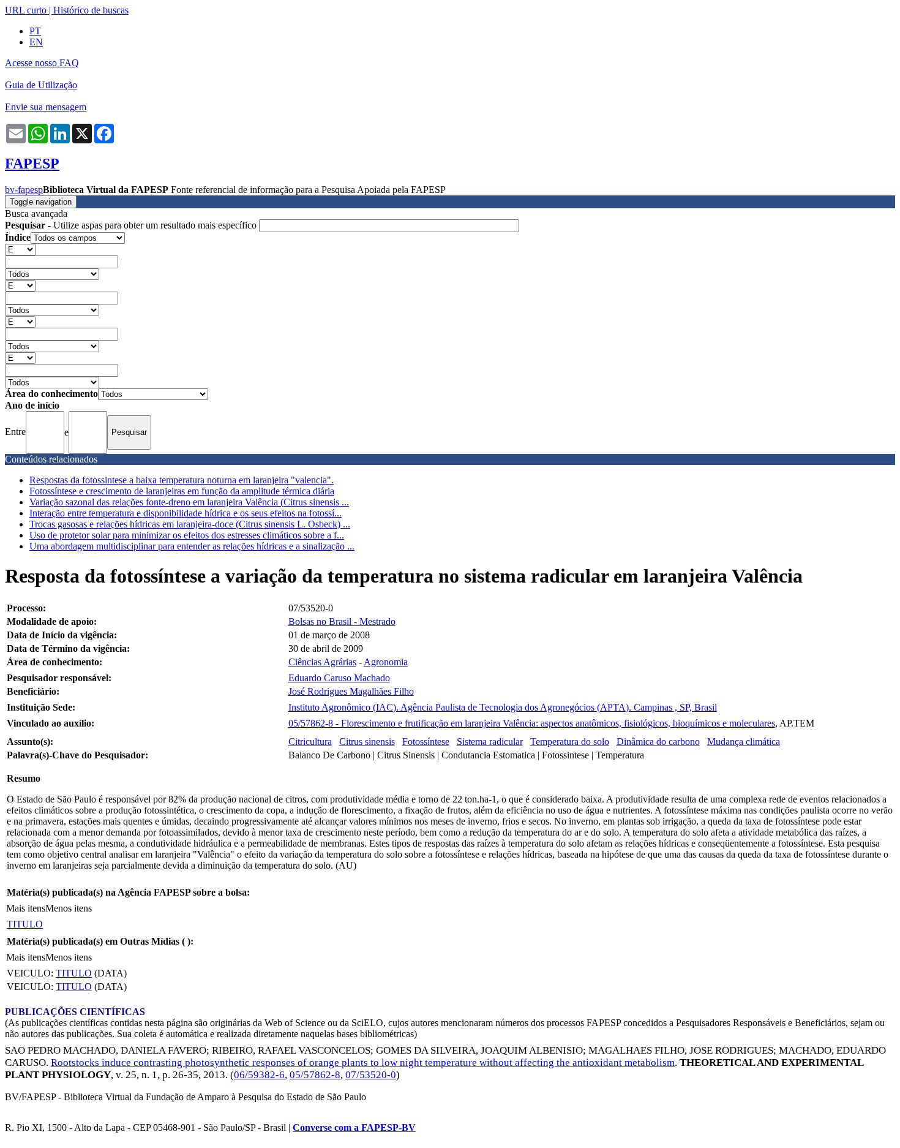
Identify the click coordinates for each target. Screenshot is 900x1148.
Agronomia (386, 662)
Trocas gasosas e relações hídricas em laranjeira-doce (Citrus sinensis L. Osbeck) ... (189, 524)
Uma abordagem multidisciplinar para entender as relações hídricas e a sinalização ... (191, 546)
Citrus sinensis (367, 741)
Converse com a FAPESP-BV (354, 1127)
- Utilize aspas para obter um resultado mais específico (132, 225)
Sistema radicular (490, 741)
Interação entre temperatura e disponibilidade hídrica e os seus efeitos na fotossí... (185, 513)
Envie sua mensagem (45, 107)
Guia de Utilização (41, 85)
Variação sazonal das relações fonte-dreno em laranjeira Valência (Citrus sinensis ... (189, 502)
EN (36, 42)
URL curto (26, 10)
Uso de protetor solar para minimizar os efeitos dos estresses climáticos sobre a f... (186, 535)
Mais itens (25, 908)
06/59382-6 (259, 1075)
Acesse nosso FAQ (42, 63)
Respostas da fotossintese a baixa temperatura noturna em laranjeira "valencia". (181, 480)
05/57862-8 (315, 1075)
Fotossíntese (425, 741)
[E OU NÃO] (20, 249)
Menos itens (68, 908)
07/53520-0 (370, 1075)
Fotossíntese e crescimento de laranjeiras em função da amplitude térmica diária (181, 491)
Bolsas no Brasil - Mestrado (342, 621)
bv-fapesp (24, 189)
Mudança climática (743, 741)
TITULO (25, 924)
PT (35, 31)
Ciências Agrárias (322, 662)
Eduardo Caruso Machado (339, 678)
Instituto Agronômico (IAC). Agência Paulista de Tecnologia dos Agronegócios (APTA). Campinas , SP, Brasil (502, 707)
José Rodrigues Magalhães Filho (351, 691)
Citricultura (310, 741)
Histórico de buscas (91, 10)
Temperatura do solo (569, 741)
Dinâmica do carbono (658, 741)
